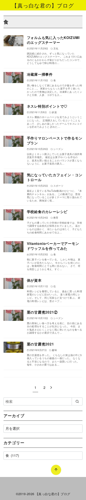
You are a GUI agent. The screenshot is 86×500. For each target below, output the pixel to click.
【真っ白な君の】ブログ (43, 5)
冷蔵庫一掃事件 (40, 74)
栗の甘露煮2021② (42, 312)
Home (8, 473)
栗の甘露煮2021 (40, 344)
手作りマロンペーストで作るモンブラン (54, 140)
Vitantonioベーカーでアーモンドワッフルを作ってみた (53, 246)
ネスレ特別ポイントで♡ (47, 106)
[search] (77, 401)
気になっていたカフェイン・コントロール (54, 177)
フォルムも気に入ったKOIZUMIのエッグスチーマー (53, 40)
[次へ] (51, 387)
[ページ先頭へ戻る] (56, 470)
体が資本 (34, 280)
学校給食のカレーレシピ (47, 211)
